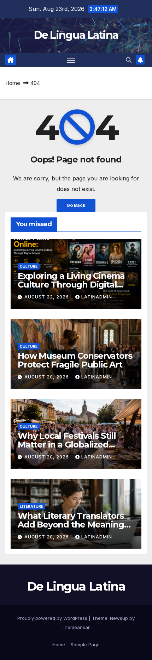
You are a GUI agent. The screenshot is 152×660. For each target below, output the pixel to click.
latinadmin (96, 297)
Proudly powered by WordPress (53, 618)
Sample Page (85, 644)
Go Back (76, 205)
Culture (28, 266)
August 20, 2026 (47, 377)
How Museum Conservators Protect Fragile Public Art (75, 360)
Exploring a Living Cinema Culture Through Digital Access (71, 284)
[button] (128, 59)
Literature (31, 506)
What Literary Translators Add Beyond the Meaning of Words (71, 524)
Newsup (119, 618)
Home (12, 83)
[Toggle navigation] (71, 60)
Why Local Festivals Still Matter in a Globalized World (67, 444)
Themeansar (75, 627)
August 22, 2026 (47, 297)
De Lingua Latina (76, 35)
